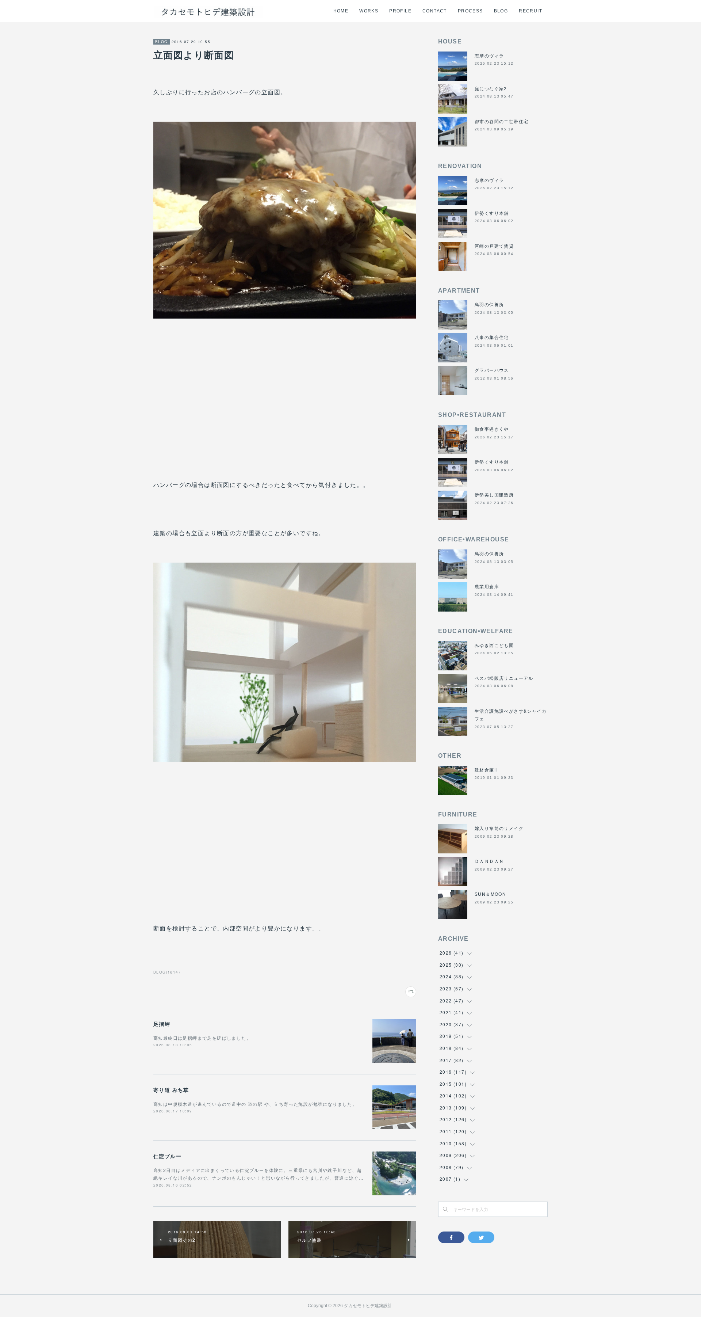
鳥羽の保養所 (489, 304)
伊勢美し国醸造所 (494, 494)
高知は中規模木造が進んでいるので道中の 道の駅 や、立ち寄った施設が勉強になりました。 (255, 1104)
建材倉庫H (486, 769)
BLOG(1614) (166, 972)
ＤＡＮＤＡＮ (489, 861)
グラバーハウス (492, 370)
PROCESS (470, 11)
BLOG (501, 11)
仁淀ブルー (167, 1156)
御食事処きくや (492, 429)
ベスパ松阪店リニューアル (504, 678)
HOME (341, 11)
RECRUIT (530, 11)
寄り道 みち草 (171, 1089)
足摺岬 (161, 1023)
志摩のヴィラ (489, 55)
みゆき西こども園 (494, 645)
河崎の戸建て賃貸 (494, 246)
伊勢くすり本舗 (492, 213)
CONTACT (434, 11)
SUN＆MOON (490, 894)
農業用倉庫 (487, 586)
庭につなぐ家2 (491, 88)
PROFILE (400, 11)
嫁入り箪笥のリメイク (499, 828)
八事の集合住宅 (492, 337)
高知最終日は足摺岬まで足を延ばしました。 (202, 1038)
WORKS (368, 11)
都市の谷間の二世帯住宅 (501, 121)
